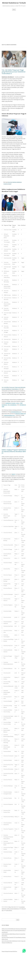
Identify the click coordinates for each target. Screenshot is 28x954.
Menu (14, 9)
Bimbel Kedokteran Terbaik (14, 3)
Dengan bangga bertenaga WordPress (9, 951)
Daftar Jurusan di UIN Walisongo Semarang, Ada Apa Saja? (14, 928)
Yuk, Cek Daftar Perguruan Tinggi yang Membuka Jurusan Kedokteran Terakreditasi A (13, 71)
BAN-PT (14, 474)
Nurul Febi (8, 424)
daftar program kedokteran (13, 908)
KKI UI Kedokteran (12, 404)
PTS (14, 420)
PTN (12, 420)
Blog (10, 420)
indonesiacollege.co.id (9, 415)
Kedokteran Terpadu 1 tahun (12, 403)
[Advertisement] (14, 25)
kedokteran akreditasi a (12, 422)
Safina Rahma (9, 910)
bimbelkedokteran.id (16, 411)
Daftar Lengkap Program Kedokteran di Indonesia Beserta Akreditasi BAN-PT (14, 451)
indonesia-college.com (20, 413)
